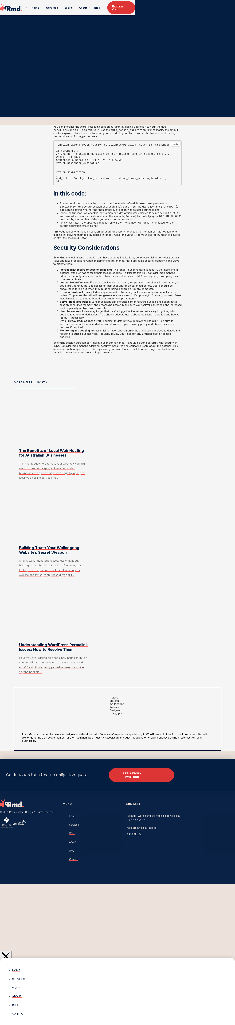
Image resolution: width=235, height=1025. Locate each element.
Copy (175, 144)
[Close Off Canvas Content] (6, 957)
